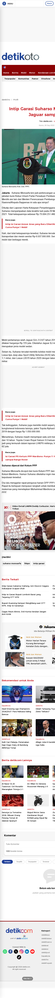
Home (6, 73)
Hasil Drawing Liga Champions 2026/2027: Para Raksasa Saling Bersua (16, 711)
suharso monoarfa (12, 563)
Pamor (35, 79)
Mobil (23, 73)
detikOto (6, 99)
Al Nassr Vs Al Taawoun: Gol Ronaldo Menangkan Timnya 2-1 (12, 786)
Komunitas (23, 79)
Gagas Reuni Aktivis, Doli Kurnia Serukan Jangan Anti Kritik (24, 612)
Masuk (49, 3)
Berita (15, 73)
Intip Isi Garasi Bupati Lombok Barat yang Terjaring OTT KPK (21, 595)
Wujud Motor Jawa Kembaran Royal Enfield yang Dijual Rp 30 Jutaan (37, 816)
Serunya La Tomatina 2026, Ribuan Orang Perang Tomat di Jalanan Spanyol (11, 816)
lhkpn (27, 563)
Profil (15, 99)
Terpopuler (10, 79)
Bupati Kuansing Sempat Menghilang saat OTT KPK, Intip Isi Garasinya (23, 604)
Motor (32, 73)
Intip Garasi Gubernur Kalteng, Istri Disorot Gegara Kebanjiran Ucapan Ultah (25, 587)
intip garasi (38, 563)
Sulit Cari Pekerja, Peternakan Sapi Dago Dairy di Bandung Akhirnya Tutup (15, 745)
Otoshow (45, 79)
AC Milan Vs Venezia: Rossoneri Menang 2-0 (37, 785)
